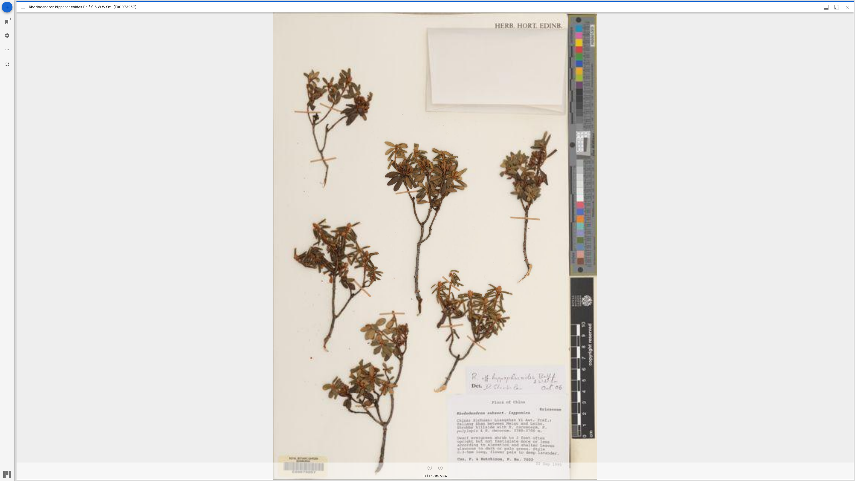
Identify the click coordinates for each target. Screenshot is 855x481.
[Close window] (847, 7)
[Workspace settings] (7, 35)
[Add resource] (7, 7)
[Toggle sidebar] (22, 7)
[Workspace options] (7, 50)
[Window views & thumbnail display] (826, 7)
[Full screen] (7, 64)
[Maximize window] (836, 7)
